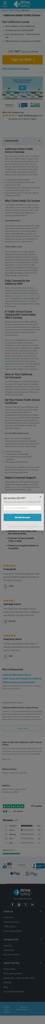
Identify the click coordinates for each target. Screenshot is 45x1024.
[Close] (40, 496)
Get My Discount (22, 517)
